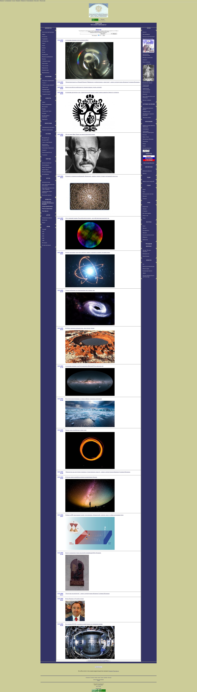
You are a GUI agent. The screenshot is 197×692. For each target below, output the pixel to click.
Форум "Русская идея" (47, 167)
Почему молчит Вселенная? (149, 36)
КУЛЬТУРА (48, 98)
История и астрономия (148, 57)
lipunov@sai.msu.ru (114, 671)
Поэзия (43, 52)
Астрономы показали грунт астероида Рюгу (76, 40)
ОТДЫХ (149, 185)
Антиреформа (146, 129)
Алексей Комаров (100, 684)
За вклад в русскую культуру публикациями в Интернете (48, 203)
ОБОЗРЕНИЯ (48, 76)
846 (100, 660)
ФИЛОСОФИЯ (48, 123)
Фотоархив (44, 242)
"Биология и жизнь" (147, 117)
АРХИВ (48, 226)
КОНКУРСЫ (48, 199)
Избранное (145, 237)
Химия (144, 145)
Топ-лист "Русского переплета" (147, 251)
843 (93, 660)
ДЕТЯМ (48, 215)
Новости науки (146, 268)
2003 (43, 231)
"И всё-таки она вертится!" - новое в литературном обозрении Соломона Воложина (87, 593)
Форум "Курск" (45, 169)
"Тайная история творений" (48, 85)
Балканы (44, 47)
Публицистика (45, 41)
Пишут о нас (145, 215)
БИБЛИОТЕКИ (148, 167)
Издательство (45, 67)
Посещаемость (146, 230)
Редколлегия (145, 206)
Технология (145, 141)
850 (108, 660)
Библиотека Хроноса (147, 171)
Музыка (44, 108)
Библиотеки (145, 239)
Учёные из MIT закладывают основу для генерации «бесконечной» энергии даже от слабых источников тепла (94, 515)
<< (87, 660)
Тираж (144, 218)
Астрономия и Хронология (48, 148)
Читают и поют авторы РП (148, 181)
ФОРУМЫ (48, 158)
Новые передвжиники (46, 104)
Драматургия (45, 54)
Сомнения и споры (46, 61)
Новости (23, 0)
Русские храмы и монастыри (45, 116)
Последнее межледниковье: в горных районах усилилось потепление (83, 398)
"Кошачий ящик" (45, 89)
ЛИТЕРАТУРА (48, 28)
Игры (144, 191)
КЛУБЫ (48, 178)
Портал (2, 0)
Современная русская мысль (48, 127)
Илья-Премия (45, 211)
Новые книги (45, 63)
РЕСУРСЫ (148, 222)
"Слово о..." (44, 82)
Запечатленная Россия (47, 152)
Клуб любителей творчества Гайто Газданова (48, 188)
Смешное (145, 198)
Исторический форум (46, 171)
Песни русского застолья (148, 193)
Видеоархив (44, 119)
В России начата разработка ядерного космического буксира (81, 477)
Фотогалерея (45, 106)
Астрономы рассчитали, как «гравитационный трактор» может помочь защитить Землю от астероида (92, 92)
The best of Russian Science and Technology (148, 276)
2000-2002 (149, 64)
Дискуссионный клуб (46, 162)
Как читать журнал (147, 213)
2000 (43, 238)
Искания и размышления (47, 56)
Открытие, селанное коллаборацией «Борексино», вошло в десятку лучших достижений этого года (91, 176)
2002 (43, 233)
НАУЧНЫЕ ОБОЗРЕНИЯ (149, 104)
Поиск (144, 226)
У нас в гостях (45, 65)
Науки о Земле (146, 136)
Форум (43, 222)
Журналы (145, 232)
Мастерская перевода (46, 195)
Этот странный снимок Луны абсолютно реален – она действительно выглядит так (87, 218)
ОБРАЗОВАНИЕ (149, 121)
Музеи (144, 189)
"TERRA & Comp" (146, 111)
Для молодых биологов (149, 163)
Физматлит (145, 94)
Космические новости (147, 82)
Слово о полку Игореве (47, 142)
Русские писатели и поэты (148, 234)
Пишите (18, 0)
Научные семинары (147, 100)
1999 (43, 240)
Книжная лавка (45, 70)
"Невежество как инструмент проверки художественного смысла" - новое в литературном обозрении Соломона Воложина (97, 472)
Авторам (144, 208)
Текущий (44, 229)
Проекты (145, 228)
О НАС (148, 202)
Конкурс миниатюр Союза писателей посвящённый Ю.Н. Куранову (83, 553)
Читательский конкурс (47, 208)
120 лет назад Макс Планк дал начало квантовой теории (80, 134)
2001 (43, 236)
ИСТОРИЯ (48, 133)
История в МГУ (45, 140)
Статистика (105, 677)
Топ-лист (36, 0)
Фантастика (44, 220)
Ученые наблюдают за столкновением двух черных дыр (80, 290)
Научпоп (144, 173)
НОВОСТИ (148, 260)
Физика (144, 143)
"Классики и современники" (48, 80)
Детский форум (45, 174)
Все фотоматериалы (46, 245)
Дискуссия (42, 0)
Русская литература (147, 148)
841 (89, 660)
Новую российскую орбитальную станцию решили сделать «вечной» (83, 87)
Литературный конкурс (47, 206)
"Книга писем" (45, 87)
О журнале (145, 211)
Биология (145, 134)
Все (143, 264)
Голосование (29, 0)
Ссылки (102, 677)
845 (97, 660)
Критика (44, 59)
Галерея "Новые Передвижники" (98, 679)
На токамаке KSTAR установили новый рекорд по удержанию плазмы (84, 624)
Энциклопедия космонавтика (146, 85)
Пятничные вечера (46, 182)
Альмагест (44, 150)
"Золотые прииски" (46, 91)
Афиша (43, 34)
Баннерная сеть (146, 253)
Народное (145, 196)
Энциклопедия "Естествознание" (146, 89)
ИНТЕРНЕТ (149, 246)
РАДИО (149, 177)
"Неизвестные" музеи (46, 111)
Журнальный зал (45, 72)
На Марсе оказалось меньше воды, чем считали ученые (79, 328)
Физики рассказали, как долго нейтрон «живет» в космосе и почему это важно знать (87, 252)
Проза (43, 50)
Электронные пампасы (47, 217)
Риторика (44, 113)
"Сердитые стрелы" (46, 94)
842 (91, 660)
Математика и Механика (148, 139)
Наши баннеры (146, 256)
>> (110, 660)
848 (104, 660)
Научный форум (45, 165)
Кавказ (43, 45)
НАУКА (149, 28)
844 (95, 660)
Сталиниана (44, 154)
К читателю (44, 36)
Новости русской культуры (48, 32)
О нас (13, 0)
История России (45, 137)
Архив (99, 677)
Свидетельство (96, 30)
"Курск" (43, 43)
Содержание (8, 0)
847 (102, 660)
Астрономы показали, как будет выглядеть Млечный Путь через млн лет (84, 366)
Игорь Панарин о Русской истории (74, 598)
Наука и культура (146, 62)
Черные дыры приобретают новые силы (75, 430)
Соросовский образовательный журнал (148, 132)
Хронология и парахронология (45, 145)
